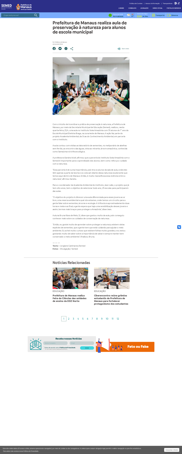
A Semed (121, 8)
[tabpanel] (70, 285)
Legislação (144, 8)
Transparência (167, 3)
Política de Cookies (135, 3)
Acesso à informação (153, 3)
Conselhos (132, 8)
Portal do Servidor (174, 8)
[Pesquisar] (35, 15)
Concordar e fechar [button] (172, 450)
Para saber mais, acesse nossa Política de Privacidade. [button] (21, 451)
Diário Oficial (157, 8)
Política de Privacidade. (68, 348)
